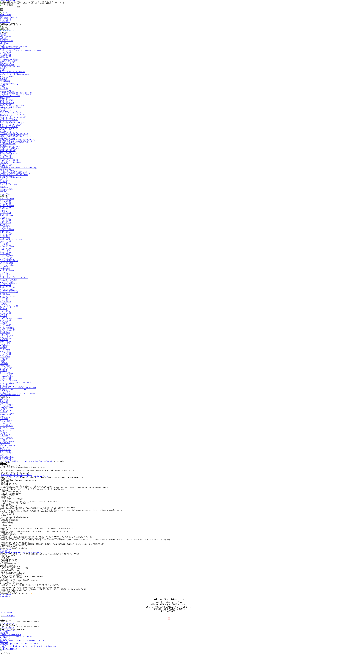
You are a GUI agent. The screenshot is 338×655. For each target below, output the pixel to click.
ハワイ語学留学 (5, 221)
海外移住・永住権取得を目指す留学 (11, 177)
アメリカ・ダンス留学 (7, 199)
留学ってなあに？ (5, 20)
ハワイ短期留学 (5, 218)
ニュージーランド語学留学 (8, 290)
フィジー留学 (4, 385)
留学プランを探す (5, 15)
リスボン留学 (4, 358)
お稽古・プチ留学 (5, 152)
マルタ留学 (3, 293)
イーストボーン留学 (6, 252)
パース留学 (3, 272)
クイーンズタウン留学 (7, 289)
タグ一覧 (3, 647)
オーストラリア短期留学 (7, 265)
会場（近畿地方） (5, 417)
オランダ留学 (4, 355)
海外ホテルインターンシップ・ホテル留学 (13, 117)
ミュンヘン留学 (5, 337)
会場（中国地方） (5, 450)
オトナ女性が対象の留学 (7, 144)
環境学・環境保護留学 (7, 100)
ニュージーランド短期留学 (8, 283)
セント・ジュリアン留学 (7, 296)
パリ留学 (3, 303)
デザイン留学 (4, 89)
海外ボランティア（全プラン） (10, 132)
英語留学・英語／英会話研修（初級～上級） (14, 46)
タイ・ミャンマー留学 (7, 383)
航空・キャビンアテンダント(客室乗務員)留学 (14, 74)
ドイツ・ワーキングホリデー (9, 127)
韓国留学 (3, 361)
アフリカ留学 (4, 390)
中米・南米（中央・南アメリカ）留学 (12, 386)
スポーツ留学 (4, 179)
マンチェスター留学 (6, 258)
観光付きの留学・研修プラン (9, 153)
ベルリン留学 (4, 334)
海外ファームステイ (6, 158)
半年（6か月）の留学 (6, 41)
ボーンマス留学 (5, 251)
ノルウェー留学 (5, 351)
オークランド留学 (5, 286)
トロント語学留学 (5, 232)
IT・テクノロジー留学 (7, 103)
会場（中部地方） (5, 434)
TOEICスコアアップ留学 (7, 49)
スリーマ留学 (4, 299)
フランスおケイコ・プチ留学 (9, 306)
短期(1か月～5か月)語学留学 (9, 60)
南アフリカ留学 (5, 392)
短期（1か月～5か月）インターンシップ (12, 114)
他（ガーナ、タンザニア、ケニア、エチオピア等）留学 (17, 393)
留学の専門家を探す (6, 19)
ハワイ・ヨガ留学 (5, 220)
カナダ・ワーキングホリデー (9, 121)
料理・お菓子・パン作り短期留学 (10, 162)
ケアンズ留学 (4, 273)
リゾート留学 (4, 193)
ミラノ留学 (3, 316)
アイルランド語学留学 (7, 327)
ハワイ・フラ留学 (5, 223)
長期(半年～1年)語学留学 (8, 62)
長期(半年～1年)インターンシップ (10, 113)
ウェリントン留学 (5, 285)
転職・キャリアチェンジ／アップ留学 (12, 105)
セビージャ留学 (5, 345)
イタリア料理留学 (5, 311)
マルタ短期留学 (5, 294)
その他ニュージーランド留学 (9, 292)
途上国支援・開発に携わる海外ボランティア (14, 134)
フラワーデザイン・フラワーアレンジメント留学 (15, 94)
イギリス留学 (4, 242)
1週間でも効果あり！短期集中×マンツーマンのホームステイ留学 (20, 552)
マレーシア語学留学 (6, 375)
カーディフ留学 (5, 254)
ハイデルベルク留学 (6, 338)
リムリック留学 (5, 326)
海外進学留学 (4, 187)
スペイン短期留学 (5, 341)
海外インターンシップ (7, 110)
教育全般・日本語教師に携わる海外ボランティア (15, 142)
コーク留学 (3, 323)
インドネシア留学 (5, 379)
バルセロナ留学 (5, 344)
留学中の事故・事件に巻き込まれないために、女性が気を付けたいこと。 (23, 643)
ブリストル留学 (5, 256)
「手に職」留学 (5, 108)
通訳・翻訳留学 (5, 80)
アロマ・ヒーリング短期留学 (9, 161)
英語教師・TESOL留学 (7, 91)
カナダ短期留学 (5, 225)
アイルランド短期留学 (7, 328)
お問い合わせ (4, 642)
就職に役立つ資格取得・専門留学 (10, 107)
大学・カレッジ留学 (6, 189)
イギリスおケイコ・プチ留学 (9, 261)
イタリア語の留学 (5, 55)
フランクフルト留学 (6, 335)
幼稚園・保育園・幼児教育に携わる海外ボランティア (17, 139)
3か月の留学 (4, 38)
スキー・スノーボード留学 (8, 184)
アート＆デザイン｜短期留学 (9, 159)
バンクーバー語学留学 (7, 230)
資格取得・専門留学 (6, 63)
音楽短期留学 (4, 163)
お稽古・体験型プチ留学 (7, 151)
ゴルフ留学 (3, 182)
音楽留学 (3, 69)
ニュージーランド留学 (7, 282)
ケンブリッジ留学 (5, 248)
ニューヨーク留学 (5, 204)
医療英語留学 (4, 98)
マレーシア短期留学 (6, 373)
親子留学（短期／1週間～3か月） (10, 148)
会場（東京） (4, 399)
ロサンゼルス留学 (5, 203)
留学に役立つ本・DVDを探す (9, 17)
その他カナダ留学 (5, 241)
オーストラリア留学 (6, 263)
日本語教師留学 (5, 82)
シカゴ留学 (3, 211)
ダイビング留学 (5, 180)
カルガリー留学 (5, 235)
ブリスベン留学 (5, 269)
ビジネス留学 (4, 101)
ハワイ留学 (3, 217)
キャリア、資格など (6, 405)
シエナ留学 (3, 317)
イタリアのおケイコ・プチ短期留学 (11, 318)
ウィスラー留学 (5, 238)
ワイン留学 (3, 79)
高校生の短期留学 (5, 169)
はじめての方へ (5, 22)
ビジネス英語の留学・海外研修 (10, 48)
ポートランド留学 (5, 213)
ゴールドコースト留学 (7, 271)
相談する (5, 551)
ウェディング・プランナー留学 (10, 96)
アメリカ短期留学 (5, 200)
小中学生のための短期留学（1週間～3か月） (14, 172)
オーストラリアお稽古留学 (8, 279)
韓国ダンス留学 (5, 365)
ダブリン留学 (4, 321)
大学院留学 (3, 190)
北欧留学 (3, 348)
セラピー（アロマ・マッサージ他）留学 (12, 72)
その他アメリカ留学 (6, 216)
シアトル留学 (4, 208)
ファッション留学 (5, 90)
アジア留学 (3, 359)
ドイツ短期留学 (5, 333)
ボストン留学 (4, 210)
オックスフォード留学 (7, 247)
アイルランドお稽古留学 (7, 330)
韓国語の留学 (4, 58)
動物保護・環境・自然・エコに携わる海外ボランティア (17, 141)
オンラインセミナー (6, 458)
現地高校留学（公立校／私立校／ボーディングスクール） (18, 168)
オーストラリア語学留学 (7, 276)
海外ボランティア (5, 129)
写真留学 (3, 86)
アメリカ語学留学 (5, 201)
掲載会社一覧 (4, 633)
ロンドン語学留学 (5, 245)
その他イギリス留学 (6, 262)
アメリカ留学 (4, 197)
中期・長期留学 (5, 39)
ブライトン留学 (5, 249)
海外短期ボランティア (7, 131)
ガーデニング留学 (5, 104)
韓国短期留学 (4, 364)
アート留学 (3, 87)
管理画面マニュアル (6, 644)
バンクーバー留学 (5, 228)
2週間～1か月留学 (5, 36)
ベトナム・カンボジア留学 (8, 381)
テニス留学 (3, 186)
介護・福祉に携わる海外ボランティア (12, 138)
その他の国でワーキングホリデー (10, 128)
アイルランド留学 (5, 320)
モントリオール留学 (6, 234)
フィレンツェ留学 (5, 313)
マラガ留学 (3, 347)
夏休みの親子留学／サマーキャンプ (11, 146)
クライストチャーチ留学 (7, 287)
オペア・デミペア (5, 156)
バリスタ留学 (4, 77)
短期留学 (3, 34)
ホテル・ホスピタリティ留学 (9, 73)
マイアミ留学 (4, 214)
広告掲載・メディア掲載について (10, 635)
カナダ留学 (3, 224)
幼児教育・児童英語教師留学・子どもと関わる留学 (16, 93)
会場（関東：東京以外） (7, 445)
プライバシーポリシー (7, 639)
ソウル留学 (3, 362)
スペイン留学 (4, 340)
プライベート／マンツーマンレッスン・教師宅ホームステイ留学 (20, 50)
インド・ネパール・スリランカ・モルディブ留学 (15, 382)
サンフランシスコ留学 (7, 206)
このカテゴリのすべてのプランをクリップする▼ (16, 475)
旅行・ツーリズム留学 (7, 76)
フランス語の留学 (5, 52)
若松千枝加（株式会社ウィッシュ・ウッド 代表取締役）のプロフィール (22, 640)
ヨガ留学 (3, 70)
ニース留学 (3, 304)
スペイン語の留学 (5, 56)
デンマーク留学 (5, 350)
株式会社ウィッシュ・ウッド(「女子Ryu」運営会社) (16, 636)
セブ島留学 (3, 369)
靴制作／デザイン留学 (7, 65)
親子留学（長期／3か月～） (9, 149)
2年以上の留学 (4, 43)
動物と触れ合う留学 (6, 155)
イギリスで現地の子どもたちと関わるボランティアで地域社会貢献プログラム (24, 476)
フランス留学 (4, 300)
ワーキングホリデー (6, 118)
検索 (18, 6)
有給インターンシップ (7, 115)
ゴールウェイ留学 (5, 324)
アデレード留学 (5, 275)
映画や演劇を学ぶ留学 (7, 83)
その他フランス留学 (6, 307)
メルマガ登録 (4, 632)
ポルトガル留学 (5, 357)
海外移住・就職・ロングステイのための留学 (14, 175)
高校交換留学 (4, 166)
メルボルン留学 (5, 268)
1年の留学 (3, 42)
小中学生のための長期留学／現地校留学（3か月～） (16, 173)
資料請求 (5, 549)
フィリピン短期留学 (6, 368)
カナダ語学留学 (5, 227)
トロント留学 (4, 231)
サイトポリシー (5, 637)
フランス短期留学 (5, 302)
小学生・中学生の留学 (7, 170)
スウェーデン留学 (5, 354)
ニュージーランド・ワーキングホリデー (12, 124)
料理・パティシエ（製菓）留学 (10, 66)
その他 (2, 416)
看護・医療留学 (5, 97)
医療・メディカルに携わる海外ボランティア (14, 135)
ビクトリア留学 (5, 237)
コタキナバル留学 (5, 378)
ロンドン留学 (4, 244)
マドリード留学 (5, 342)
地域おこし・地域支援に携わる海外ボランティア (15, 137)
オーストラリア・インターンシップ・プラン (14, 278)
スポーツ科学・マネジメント (9, 84)
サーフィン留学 (5, 183)
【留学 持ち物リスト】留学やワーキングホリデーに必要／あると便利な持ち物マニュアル (28, 646)
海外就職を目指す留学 (7, 176)
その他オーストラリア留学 (8, 280)
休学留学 (3, 192)
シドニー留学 (4, 266)
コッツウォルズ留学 (6, 255)
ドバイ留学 (3, 396)
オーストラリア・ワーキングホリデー (12, 122)
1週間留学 (3, 35)
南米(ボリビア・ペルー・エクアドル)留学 (13, 389)
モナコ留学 (3, 309)
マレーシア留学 (5, 372)
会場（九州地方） (5, 451)
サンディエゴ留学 (5, 207)
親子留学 (3, 145)
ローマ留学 (3, 314)
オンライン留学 (5, 194)
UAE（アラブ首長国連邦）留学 (10, 395)
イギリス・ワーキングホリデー (10, 125)
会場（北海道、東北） (7, 457)
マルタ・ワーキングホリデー (9, 120)
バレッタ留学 (4, 297)
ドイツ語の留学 (5, 53)
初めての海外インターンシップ (10, 111)
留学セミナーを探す (6, 16)
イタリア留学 (4, 310)
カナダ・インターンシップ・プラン (11, 239)
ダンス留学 (3, 67)
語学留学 (3, 45)
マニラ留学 (3, 371)
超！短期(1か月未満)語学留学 (9, 59)
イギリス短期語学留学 (7, 259)
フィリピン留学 (5, 366)
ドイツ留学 (3, 331)
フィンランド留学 (5, 352)
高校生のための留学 (6, 165)
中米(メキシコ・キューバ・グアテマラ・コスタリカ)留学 (18, 388)
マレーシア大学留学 (6, 376)
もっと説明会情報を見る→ (8, 630)
